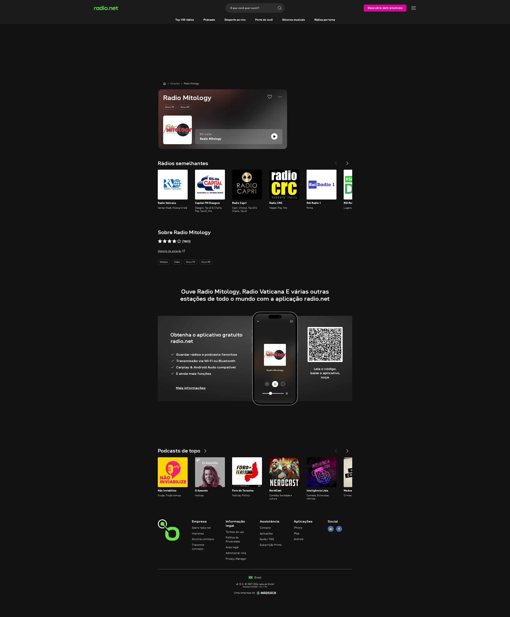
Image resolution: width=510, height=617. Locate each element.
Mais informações (191, 388)
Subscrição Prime (270, 545)
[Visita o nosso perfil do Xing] (339, 529)
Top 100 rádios (184, 19)
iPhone (298, 527)
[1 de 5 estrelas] (160, 241)
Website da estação (169, 251)
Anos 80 (184, 107)
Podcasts (209, 19)
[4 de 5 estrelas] (174, 241)
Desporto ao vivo (235, 19)
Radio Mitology (210, 139)
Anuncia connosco (203, 539)
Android (298, 539)
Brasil (257, 577)
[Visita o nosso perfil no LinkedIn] (330, 529)
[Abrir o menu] (413, 8)
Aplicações (266, 533)
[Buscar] (279, 8)
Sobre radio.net (201, 527)
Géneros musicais (293, 19)
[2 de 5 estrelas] (164, 241)
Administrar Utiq (236, 553)
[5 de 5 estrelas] (179, 241)
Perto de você (264, 19)
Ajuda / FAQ (267, 539)
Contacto (265, 527)
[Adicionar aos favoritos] (270, 96)
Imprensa (198, 533)
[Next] (347, 161)
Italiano (164, 262)
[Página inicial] (164, 83)
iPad (296, 533)
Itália (177, 262)
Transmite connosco (198, 547)
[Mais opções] (280, 96)
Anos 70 (169, 107)
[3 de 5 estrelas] (169, 241)
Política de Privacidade (233, 539)
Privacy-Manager (236, 559)
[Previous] (336, 161)
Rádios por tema (324, 19)
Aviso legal (232, 547)
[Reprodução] (274, 136)
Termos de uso (235, 532)
